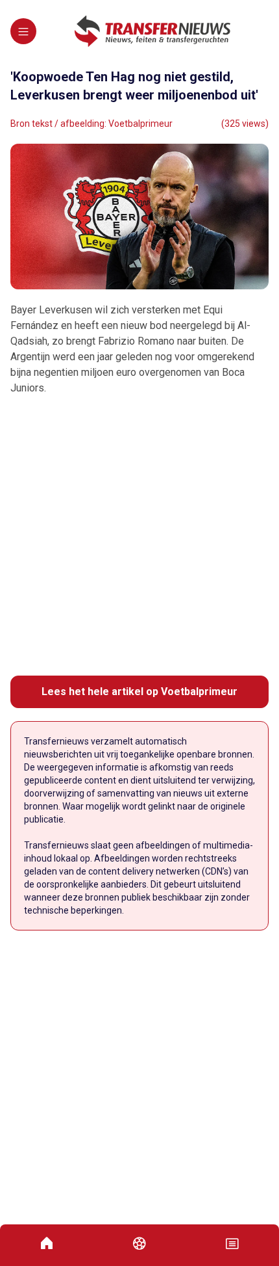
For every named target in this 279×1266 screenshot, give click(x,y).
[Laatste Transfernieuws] (152, 31)
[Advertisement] (139, 536)
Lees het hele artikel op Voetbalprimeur (139, 691)
